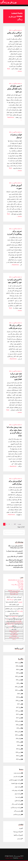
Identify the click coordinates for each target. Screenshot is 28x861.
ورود (20, 828)
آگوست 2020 (18, 690)
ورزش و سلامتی (17, 814)
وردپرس (19, 838)
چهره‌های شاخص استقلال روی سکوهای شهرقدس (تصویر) (14, 561)
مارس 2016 (19, 752)
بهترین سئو (21, 587)
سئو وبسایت (14, 635)
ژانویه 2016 (19, 759)
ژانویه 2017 (19, 717)
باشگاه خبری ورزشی (14, 592)
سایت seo (20, 611)
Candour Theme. (9, 858)
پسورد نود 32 (20, 583)
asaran (19, 30)
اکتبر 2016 (19, 728)
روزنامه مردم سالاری (16, 807)
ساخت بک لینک (11, 624)
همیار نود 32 (20, 586)
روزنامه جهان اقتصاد (16, 783)
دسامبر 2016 (18, 721)
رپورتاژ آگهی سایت (14, 634)
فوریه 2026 (19, 669)
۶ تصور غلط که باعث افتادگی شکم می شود (14, 89)
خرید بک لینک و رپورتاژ (14, 631)
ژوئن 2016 (19, 741)
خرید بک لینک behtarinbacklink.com (15, 580)
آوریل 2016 (19, 748)
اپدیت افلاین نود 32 (14, 594)
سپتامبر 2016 (18, 731)
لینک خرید (11, 627)
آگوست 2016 (18, 735)
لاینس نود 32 (14, 632)
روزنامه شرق (18, 793)
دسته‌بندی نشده (18, 773)
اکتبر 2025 (19, 683)
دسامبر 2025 (18, 676)
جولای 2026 (19, 666)
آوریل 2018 (19, 697)
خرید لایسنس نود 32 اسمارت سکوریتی (14, 622)
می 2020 (19, 693)
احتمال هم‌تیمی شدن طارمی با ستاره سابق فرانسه (14, 566)
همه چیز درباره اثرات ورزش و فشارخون (16, 376)
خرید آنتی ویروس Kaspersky (14, 590)
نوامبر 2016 (19, 724)
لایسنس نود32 (20, 581)
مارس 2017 (19, 710)
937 (15, 524)
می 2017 (19, 704)
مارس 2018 (19, 700)
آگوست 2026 (18, 662)
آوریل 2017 (19, 707)
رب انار (14, 639)
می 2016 (19, 745)
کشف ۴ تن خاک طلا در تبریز (14, 556)
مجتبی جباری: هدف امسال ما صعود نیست (14, 552)
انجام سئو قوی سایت (13, 616)
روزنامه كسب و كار (17, 804)
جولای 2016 (19, 738)
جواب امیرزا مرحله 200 (14, 637)
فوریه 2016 (19, 755)
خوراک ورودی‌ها (18, 831)
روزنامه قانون (18, 800)
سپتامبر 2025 (18, 686)
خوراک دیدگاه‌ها (18, 835)
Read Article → (15, 264)
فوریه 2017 (19, 714)
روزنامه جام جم (18, 776)
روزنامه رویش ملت (17, 790)
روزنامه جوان (18, 786)
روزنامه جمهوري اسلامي (15, 779)
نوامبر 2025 (19, 679)
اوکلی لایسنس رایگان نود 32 (17, 584)
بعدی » (19, 524)
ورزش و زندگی (8, 2)
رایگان (22, 589)
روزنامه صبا (19, 797)
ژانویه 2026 (19, 672)
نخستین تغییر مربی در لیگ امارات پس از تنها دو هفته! (15, 546)
